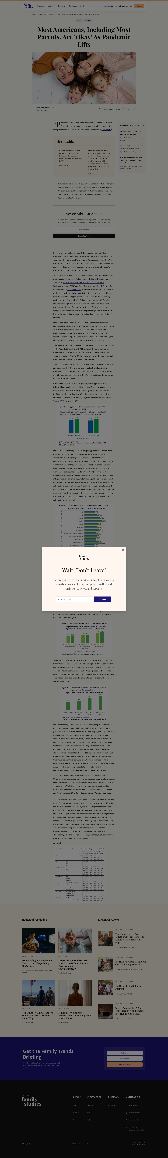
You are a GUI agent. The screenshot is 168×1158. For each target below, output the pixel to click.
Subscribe (102, 599)
